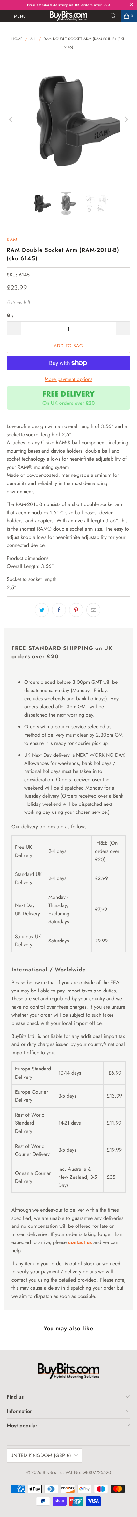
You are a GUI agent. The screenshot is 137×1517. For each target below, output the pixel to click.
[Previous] (11, 120)
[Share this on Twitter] (42, 610)
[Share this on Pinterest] (76, 610)
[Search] (113, 16)
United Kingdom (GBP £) (40, 1455)
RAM (12, 239)
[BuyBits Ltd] (68, 16)
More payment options (68, 379)
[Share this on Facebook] (59, 610)
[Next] (125, 120)
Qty (10, 315)
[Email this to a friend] (93, 610)
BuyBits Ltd (53, 1472)
